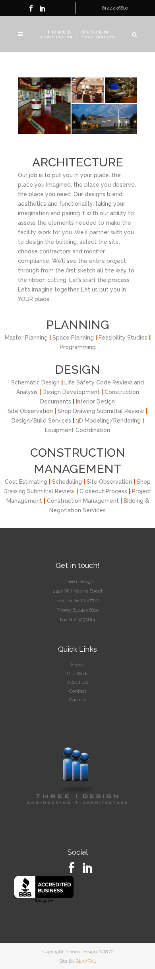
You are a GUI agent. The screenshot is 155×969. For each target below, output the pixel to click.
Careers (77, 700)
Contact (77, 691)
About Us (77, 682)
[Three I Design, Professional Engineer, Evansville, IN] (44, 889)
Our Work (77, 673)
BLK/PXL (86, 961)
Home (77, 665)
